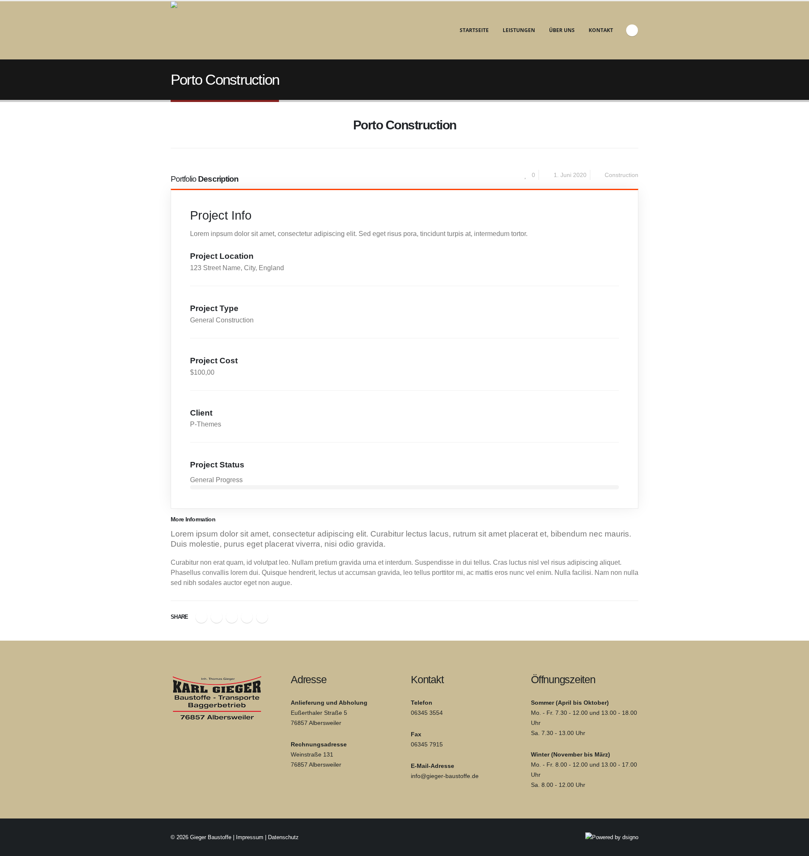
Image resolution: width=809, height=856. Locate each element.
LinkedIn (232, 617)
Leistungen (519, 30)
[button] (176, 128)
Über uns (562, 30)
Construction (621, 175)
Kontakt (601, 30)
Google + (247, 617)
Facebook (201, 617)
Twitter (216, 617)
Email (262, 617)
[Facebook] (632, 30)
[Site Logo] (223, 30)
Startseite (474, 30)
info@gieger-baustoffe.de (445, 776)
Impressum (249, 837)
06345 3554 (427, 712)
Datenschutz (283, 837)
